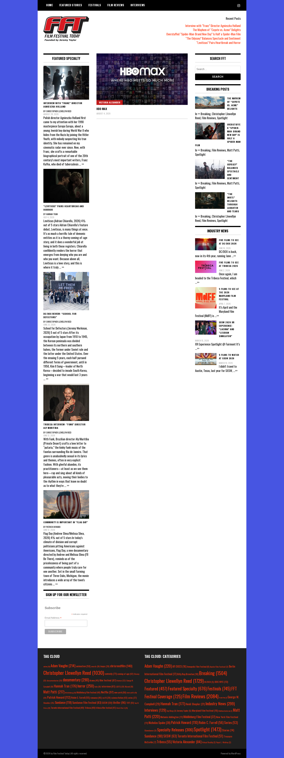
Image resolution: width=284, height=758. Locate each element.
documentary (76, 680)
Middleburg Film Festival (88, 692)
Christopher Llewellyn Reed (73, 672)
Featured (155, 688)
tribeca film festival (106, 707)
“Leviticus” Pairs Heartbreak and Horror (218, 42)
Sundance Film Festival (86, 702)
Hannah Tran (65, 686)
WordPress (236, 753)
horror (86, 685)
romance (96, 697)
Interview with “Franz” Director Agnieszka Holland (213, 26)
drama (94, 680)
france (121, 680)
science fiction (119, 697)
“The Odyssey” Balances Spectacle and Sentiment (213, 38)
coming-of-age (125, 673)
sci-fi (106, 697)
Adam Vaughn (63, 665)
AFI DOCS (179, 666)
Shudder (48, 702)
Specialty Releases (175, 730)
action (46, 666)
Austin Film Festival (219, 666)
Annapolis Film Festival (198, 666)
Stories (228, 730)
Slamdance (150, 730)
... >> (81, 164)
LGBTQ (120, 686)
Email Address (53, 617)
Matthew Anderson (225, 710)
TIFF (130, 702)
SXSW (107, 702)
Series (231, 722)
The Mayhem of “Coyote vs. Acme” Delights (217, 30)
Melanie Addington (171, 717)
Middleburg (70, 692)
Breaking (213, 673)
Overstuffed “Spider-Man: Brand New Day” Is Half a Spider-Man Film (203, 34)
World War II (122, 708)
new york (120, 692)
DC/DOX (209, 682)
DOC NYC (221, 682)
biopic (104, 666)
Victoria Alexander (109, 102)
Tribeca (90, 707)
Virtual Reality (209, 742)
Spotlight (207, 729)
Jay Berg (171, 710)
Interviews (137, 5)
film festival (108, 680)
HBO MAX (101, 109)
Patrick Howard (59, 697)
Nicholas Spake (159, 723)
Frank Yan (223, 697)
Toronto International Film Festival (67, 707)
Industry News (220, 703)
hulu (98, 686)
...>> (234, 256)
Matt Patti (53, 691)
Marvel (129, 686)
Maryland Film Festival (205, 710)
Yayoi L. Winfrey (223, 742)
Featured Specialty (187, 688)
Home (49, 5)
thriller (119, 702)
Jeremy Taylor (184, 710)
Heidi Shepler (195, 704)
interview (108, 686)
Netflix (107, 692)
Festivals (94, 5)
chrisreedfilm (121, 665)
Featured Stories (70, 5)
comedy (111, 674)
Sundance (63, 702)
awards (95, 666)
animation (83, 666)
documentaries (54, 680)
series (132, 697)
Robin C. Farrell (80, 697)
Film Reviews (115, 5)
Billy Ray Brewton (187, 674)
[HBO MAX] (142, 79)
